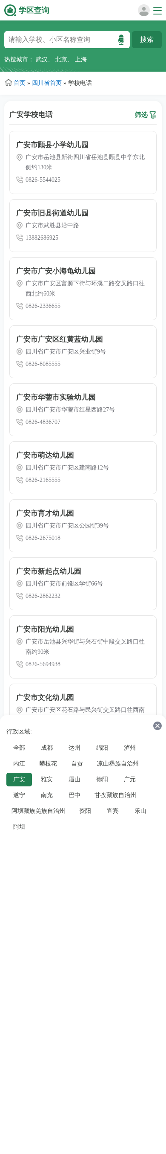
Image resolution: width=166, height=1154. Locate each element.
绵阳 (102, 748)
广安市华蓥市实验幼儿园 (56, 397)
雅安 (47, 779)
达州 (74, 748)
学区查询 (34, 10)
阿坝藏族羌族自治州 (38, 811)
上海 (81, 59)
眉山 (74, 779)
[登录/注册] (142, 14)
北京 (61, 59)
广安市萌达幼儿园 (45, 455)
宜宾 (113, 811)
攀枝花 (48, 763)
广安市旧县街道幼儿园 (52, 213)
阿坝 (19, 826)
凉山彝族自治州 (118, 763)
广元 (130, 779)
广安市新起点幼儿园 (48, 571)
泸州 (130, 748)
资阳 (85, 811)
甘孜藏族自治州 (115, 795)
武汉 (42, 59)
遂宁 (19, 795)
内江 (19, 763)
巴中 (74, 795)
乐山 (140, 811)
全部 (19, 748)
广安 (19, 779)
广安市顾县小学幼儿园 (52, 145)
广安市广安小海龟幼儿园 (56, 271)
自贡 (77, 763)
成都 (47, 748)
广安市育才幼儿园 (45, 513)
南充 (47, 795)
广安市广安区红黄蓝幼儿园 (59, 339)
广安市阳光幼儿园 (45, 629)
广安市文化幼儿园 (45, 697)
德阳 (102, 779)
